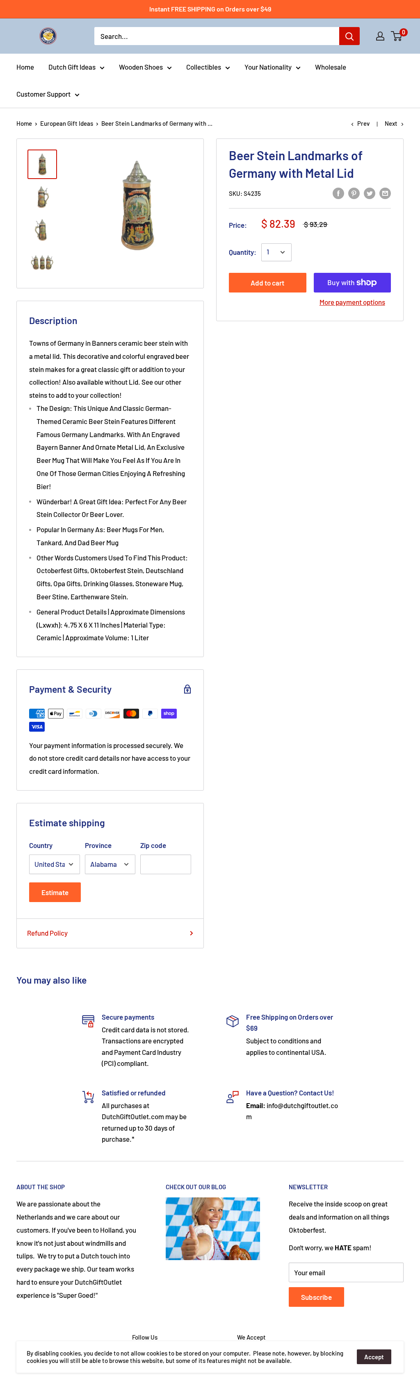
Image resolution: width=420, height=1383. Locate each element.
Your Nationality (268, 67)
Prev (363, 123)
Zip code (153, 845)
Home (25, 67)
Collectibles (203, 67)
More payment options (352, 302)
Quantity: (242, 252)
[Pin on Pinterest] (354, 192)
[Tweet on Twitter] (369, 192)
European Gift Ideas (66, 123)
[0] (397, 36)
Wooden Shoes (141, 67)
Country (40, 845)
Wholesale (330, 67)
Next (391, 123)
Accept (374, 1356)
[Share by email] (385, 192)
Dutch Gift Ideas (72, 67)
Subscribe (316, 1297)
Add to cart (267, 283)
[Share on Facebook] (338, 192)
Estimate (54, 892)
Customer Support (43, 94)
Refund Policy (47, 933)
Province (98, 845)
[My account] (380, 36)
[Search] (349, 36)
